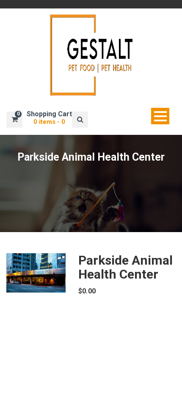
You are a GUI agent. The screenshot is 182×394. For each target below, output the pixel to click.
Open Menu (160, 116)
